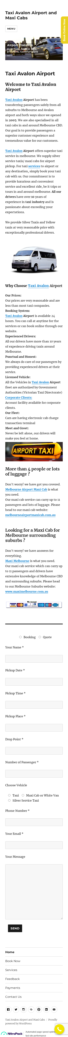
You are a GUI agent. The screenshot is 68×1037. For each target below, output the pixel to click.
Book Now (12, 961)
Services (11, 970)
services (34, 166)
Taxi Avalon (13, 100)
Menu (11, 28)
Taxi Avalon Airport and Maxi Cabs (25, 1019)
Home (9, 952)
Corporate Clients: (18, 397)
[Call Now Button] (59, 1029)
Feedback (12, 979)
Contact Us (13, 997)
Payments (12, 988)
